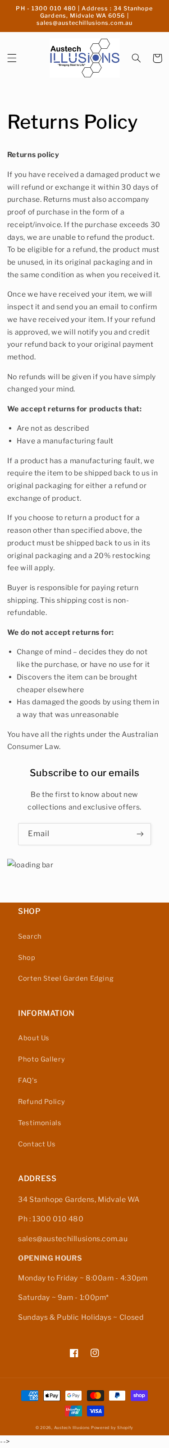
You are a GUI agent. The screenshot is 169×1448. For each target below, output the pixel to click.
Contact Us (36, 1144)
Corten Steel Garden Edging (66, 978)
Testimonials (40, 1123)
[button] (11, 58)
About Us (34, 1038)
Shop (27, 958)
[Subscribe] (140, 834)
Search (30, 936)
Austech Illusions (72, 1427)
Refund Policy (41, 1102)
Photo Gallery (41, 1059)
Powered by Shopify (112, 1427)
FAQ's (27, 1080)
